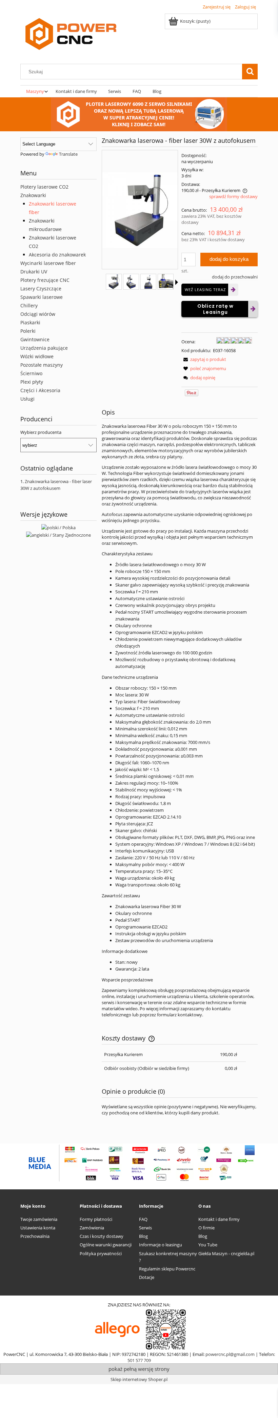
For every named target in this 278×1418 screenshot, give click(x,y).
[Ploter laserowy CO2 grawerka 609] (139, 114)
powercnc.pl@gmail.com (230, 1354)
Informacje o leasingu (160, 1245)
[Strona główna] (71, 35)
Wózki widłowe (37, 356)
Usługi (27, 399)
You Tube (207, 1245)
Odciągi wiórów (37, 314)
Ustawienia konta (37, 1228)
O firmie (206, 1228)
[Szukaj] (250, 71)
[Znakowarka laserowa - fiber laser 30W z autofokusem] (113, 281)
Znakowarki (33, 195)
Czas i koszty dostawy (101, 1236)
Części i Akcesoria (40, 390)
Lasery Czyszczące (40, 288)
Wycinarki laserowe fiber (48, 263)
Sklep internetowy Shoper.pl (139, 1379)
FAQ (143, 1219)
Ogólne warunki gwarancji (106, 1245)
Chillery (29, 305)
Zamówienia (92, 1228)
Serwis (145, 1228)
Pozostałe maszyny (41, 365)
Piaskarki (30, 322)
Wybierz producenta (40, 432)
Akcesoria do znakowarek (57, 254)
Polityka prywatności (101, 1253)
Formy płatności (96, 1219)
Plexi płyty (31, 382)
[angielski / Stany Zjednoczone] (58, 534)
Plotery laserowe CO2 (44, 187)
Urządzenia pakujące (44, 348)
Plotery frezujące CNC (45, 280)
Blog (143, 1236)
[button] (203, 359)
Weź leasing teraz (205, 289)
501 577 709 (139, 1360)
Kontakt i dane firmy (219, 1219)
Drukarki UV (33, 271)
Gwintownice (34, 339)
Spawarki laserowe (41, 297)
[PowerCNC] (117, 1329)
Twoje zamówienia (38, 1219)
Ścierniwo (31, 373)
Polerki (28, 331)
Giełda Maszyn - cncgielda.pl (226, 1253)
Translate (68, 154)
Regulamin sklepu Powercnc (167, 1269)
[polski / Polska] (58, 527)
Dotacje (146, 1277)
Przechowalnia (34, 1236)
